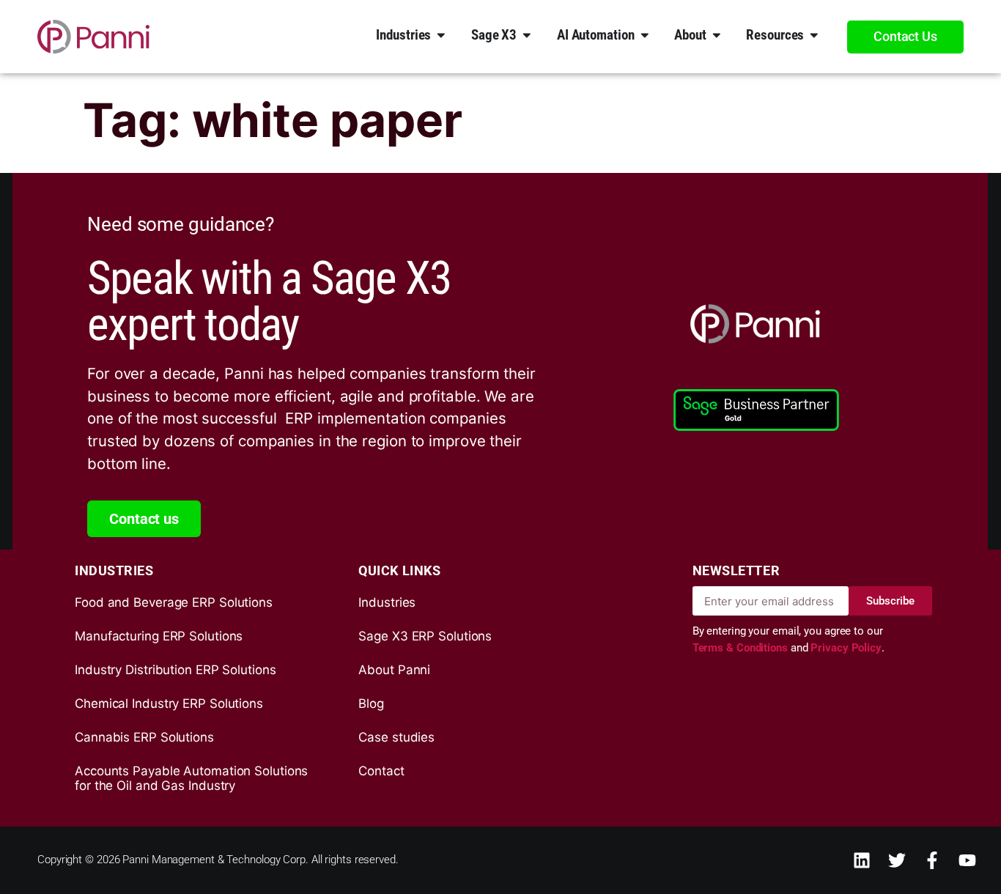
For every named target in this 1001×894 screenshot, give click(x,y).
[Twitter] (897, 860)
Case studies (396, 737)
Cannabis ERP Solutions (144, 737)
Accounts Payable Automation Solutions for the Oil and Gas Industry (191, 778)
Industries (386, 602)
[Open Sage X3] (526, 34)
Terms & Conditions (741, 647)
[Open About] (716, 34)
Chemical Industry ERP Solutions (169, 703)
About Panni (394, 669)
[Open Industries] (441, 34)
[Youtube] (967, 860)
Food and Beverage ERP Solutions (174, 602)
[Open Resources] (814, 34)
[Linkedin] (862, 860)
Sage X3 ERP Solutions (425, 636)
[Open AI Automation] (644, 34)
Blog (371, 703)
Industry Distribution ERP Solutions (175, 669)
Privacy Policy (846, 647)
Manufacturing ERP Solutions (159, 636)
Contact (381, 771)
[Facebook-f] (932, 860)
